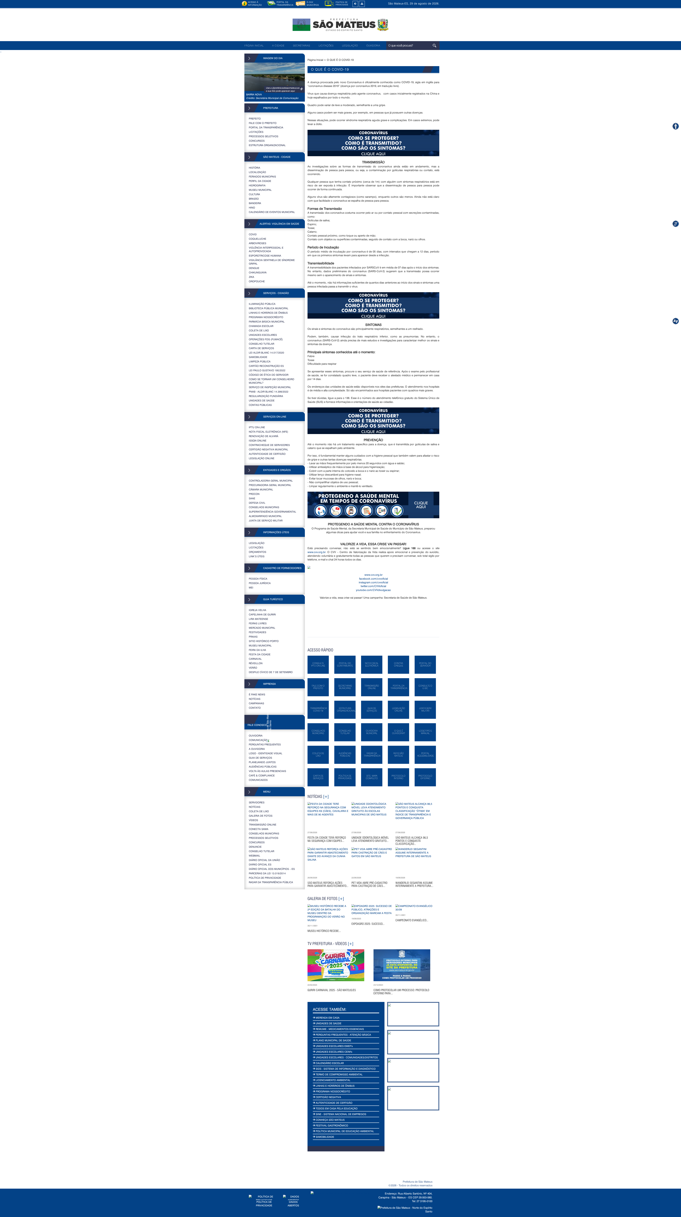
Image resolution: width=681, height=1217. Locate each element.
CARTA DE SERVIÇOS (261, 348)
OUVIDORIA (373, 45)
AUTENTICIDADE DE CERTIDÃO (267, 453)
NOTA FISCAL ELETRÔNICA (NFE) (268, 431)
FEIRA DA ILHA (257, 650)
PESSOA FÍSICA (258, 578)
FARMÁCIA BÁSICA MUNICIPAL (267, 321)
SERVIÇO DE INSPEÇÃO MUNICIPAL (270, 387)
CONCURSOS (257, 140)
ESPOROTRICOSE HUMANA (265, 255)
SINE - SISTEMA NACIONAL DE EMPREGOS (340, 1114)
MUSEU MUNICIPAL (260, 189)
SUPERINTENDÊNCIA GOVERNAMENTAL (272, 511)
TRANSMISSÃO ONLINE (262, 824)
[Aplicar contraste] (355, 4)
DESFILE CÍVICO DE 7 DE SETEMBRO (271, 672)
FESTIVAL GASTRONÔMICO (331, 1125)
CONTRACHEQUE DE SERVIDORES (269, 445)
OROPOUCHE (257, 281)
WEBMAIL (254, 855)
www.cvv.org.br (316, 552)
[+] (326, 796)
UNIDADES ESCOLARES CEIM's (333, 1051)
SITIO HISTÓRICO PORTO (264, 641)
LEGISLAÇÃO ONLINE (261, 458)
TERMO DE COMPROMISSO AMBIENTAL (339, 1074)
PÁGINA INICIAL (254, 45)
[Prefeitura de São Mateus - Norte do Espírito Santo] (340, 24)
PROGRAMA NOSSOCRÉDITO (266, 317)
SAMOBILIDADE (258, 357)
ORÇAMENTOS (257, 552)
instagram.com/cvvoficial (373, 582)
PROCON (254, 494)
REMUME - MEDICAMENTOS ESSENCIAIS (339, 1029)
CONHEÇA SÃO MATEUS (330, 1119)
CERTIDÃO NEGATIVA (328, 1097)
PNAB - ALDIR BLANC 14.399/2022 (268, 391)
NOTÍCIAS (254, 699)
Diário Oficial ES (260, 864)
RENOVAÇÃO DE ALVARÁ (263, 436)
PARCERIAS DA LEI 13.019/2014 (267, 873)
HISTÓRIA (254, 167)
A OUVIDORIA (257, 749)
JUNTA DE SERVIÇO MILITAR (266, 520)
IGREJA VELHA (257, 610)
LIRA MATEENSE (258, 619)
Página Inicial (315, 60)
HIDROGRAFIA (257, 185)
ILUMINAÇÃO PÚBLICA (262, 303)
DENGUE (254, 268)
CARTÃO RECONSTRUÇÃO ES (266, 366)
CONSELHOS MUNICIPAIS (264, 507)
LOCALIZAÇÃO (257, 172)
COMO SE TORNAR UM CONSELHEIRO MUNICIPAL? (271, 380)
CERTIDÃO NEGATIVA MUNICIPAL (268, 449)
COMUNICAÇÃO (258, 740)
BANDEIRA (255, 203)
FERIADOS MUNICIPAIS (262, 176)
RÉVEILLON (255, 663)
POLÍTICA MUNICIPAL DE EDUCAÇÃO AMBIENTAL (344, 1131)
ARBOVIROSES (257, 243)
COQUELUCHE (257, 238)
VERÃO (253, 667)
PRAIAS (253, 636)
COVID (253, 234)
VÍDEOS (253, 820)
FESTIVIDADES (257, 632)
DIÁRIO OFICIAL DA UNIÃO (264, 860)
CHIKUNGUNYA (258, 272)
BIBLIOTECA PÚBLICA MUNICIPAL (268, 308)
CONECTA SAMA (258, 829)
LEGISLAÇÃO (350, 45)
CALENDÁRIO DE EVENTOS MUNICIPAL (272, 212)
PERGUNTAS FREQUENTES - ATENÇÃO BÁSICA (343, 1034)
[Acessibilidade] (675, 126)
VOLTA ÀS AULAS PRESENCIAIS (267, 771)
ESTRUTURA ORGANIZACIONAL (267, 145)
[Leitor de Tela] (675, 321)
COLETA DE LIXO (259, 330)
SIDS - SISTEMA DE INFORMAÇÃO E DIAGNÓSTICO (345, 1068)
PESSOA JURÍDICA (260, 583)
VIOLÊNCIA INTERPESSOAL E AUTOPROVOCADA (266, 249)
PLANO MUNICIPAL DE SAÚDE (333, 1040)
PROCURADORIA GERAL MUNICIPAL (270, 485)
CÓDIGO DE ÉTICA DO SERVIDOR (268, 374)
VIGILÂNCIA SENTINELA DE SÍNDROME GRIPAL (272, 261)
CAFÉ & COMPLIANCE (262, 775)
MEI (251, 587)
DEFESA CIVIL (257, 502)
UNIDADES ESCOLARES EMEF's (334, 1046)
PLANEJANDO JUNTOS (262, 762)
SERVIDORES (256, 802)
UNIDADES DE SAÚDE (262, 400)
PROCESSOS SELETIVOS (263, 136)
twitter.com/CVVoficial (373, 586)
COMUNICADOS (258, 780)
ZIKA (251, 277)
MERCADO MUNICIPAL (262, 627)
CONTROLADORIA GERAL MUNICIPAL (271, 480)
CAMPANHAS (256, 703)
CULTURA (254, 194)
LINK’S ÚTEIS (256, 556)
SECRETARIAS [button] (301, 45)
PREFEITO (255, 118)
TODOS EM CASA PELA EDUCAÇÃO (336, 1108)
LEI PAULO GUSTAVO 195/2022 (267, 370)
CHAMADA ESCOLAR (261, 326)
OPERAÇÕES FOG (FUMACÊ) (266, 339)
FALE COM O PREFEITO (262, 123)
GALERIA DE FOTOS (260, 815)
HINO (252, 207)
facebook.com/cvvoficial (373, 578)
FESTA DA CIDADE (259, 654)
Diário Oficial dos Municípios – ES (272, 869)
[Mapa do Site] (362, 4)
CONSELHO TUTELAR (261, 343)
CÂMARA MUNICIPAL (261, 489)
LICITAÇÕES (326, 45)
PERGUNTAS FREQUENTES (265, 744)
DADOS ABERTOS (293, 1203)
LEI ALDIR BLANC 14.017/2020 (266, 352)
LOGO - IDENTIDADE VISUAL (265, 753)
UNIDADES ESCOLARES (263, 335)
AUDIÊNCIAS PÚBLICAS (262, 766)
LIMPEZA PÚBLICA (259, 361)
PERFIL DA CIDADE (260, 181)
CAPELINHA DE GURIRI (262, 614)
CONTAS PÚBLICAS (260, 405)
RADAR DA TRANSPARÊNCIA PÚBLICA (271, 882)
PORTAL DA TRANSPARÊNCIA (266, 127)
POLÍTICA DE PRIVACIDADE (265, 877)
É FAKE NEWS (257, 694)
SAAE (252, 498)
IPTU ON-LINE (257, 427)
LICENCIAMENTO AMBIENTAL (332, 1080)
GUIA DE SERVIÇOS (260, 757)
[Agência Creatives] (405, 1208)
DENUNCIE (255, 846)
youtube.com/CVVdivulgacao (373, 590)
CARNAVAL (255, 658)
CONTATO (255, 707)
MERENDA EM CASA (327, 1017)
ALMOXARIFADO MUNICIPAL (265, 516)
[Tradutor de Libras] (675, 223)
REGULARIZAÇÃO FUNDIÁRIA (266, 396)
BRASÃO (254, 198)
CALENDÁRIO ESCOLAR (329, 1063)
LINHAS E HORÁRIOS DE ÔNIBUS (268, 312)
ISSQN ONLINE (257, 440)
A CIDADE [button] (278, 45)
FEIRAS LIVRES (258, 623)
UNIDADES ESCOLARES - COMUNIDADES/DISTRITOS (346, 1057)
